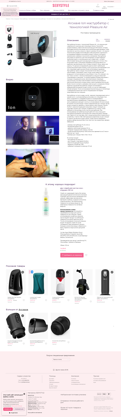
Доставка (51, 378)
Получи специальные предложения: (60, 355)
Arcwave (108, 40)
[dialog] (14, 403)
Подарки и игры (98, 10)
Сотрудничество (75, 382)
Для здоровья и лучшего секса (78, 10)
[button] (9, 23)
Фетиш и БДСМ (59, 10)
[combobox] (24, 394)
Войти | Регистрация (109, 1)
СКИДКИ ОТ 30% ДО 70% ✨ (60, 14)
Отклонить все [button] (19, 409)
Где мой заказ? (53, 387)
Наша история (75, 380)
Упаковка (51, 380)
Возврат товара (53, 386)
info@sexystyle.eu (25, 382)
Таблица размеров (54, 382)
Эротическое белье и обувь (26, 10)
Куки (94, 382)
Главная (8, 18)
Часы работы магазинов (35, 412)
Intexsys (111, 411)
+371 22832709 (25, 380)
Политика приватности (99, 378)
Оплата (51, 384)
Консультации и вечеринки (78, 384)
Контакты (73, 378)
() (13, 6)
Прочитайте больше (17, 406)
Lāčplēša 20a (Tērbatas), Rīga (35, 397)
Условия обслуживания (99, 380)
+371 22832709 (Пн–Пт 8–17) (15, 1)
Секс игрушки (44, 10)
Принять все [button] (8, 409)
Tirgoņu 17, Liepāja (32, 399)
